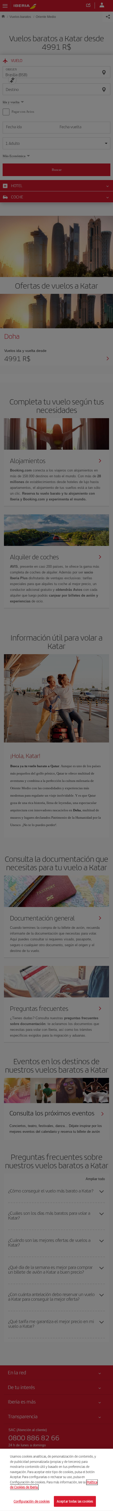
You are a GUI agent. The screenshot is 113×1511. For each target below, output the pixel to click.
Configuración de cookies (32, 1501)
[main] (56, 1480)
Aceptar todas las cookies (75, 1501)
